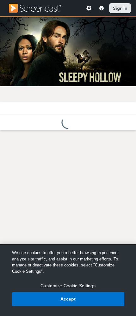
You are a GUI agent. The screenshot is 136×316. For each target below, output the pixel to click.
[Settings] (89, 8)
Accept (68, 298)
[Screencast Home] (39, 8)
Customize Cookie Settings (68, 285)
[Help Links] (101, 8)
